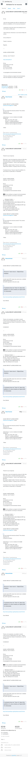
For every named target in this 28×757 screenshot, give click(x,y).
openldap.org (8, 1)
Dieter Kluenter (8, 96)
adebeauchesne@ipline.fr (8, 105)
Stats (14, 8)
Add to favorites (5, 736)
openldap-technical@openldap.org (8, 730)
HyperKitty (14, 755)
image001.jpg (4, 87)
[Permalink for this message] (26, 90)
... (3, 109)
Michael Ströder (9, 258)
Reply (4, 91)
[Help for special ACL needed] (26, 4)
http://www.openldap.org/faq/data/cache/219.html (14, 297)
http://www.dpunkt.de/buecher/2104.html (12, 134)
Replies (9, 8)
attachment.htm (5, 86)
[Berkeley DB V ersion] (2, 4)
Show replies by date (22, 94)
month (18, 8)
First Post (4, 8)
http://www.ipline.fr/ (7, 59)
